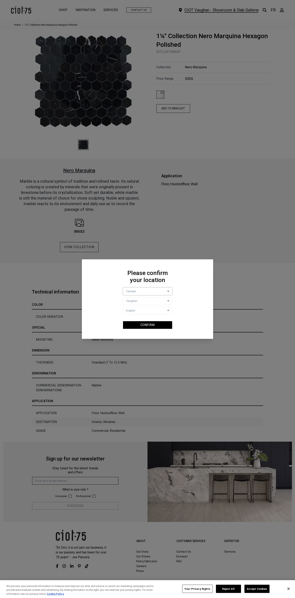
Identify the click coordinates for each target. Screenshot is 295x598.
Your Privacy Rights (197, 588)
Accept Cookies (257, 588)
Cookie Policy (55, 593)
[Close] (288, 588)
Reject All (228, 588)
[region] (147, 589)
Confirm (147, 325)
